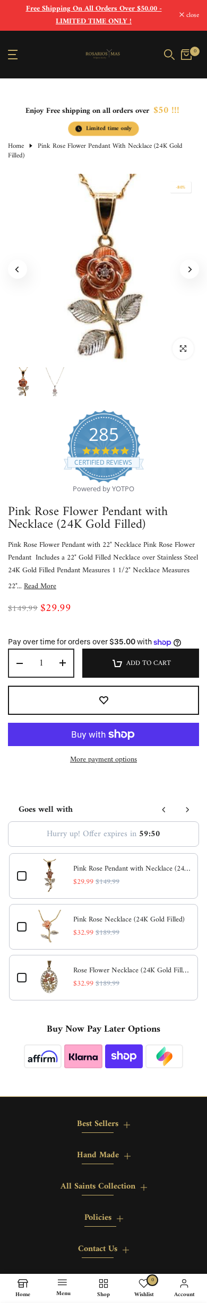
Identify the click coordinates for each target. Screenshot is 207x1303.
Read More (40, 586)
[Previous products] (164, 809)
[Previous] (17, 269)
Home (16, 146)
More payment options (103, 760)
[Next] (189, 269)
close (191, 15)
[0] (186, 54)
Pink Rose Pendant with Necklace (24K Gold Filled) (131, 869)
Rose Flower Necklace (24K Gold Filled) (131, 970)
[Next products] (187, 809)
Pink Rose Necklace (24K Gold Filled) (129, 920)
